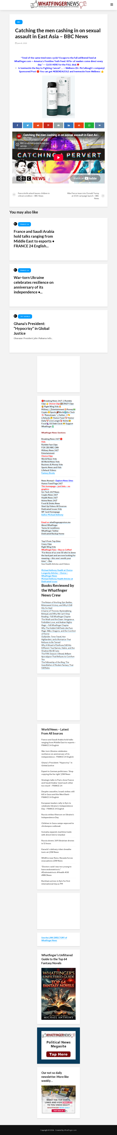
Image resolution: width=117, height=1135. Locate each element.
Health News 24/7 (49, 497)
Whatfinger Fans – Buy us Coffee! (56, 549)
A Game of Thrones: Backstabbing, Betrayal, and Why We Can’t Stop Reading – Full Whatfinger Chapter (56, 614)
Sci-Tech (71, 412)
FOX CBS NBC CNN (50, 447)
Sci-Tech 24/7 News (50, 492)
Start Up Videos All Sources (54, 506)
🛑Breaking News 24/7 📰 (53, 401)
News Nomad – (57, 480)
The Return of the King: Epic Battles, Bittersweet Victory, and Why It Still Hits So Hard (56, 605)
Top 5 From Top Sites (51, 541)
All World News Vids (50, 461)
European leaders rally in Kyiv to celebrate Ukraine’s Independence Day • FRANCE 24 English (57, 806)
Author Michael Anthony (52, 514)
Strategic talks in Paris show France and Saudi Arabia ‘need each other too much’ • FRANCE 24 (57, 783)
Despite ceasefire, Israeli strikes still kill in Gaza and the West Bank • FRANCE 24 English (57, 794)
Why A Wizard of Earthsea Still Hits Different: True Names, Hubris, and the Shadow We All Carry (58, 648)
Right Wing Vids (48, 547)
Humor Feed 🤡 (60, 418)
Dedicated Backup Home (52, 533)
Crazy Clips (46, 544)
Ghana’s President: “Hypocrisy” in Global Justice (31, 328)
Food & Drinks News (50, 503)
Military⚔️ (46, 409)
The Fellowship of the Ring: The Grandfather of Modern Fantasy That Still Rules (57, 665)
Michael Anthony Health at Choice (56, 570)
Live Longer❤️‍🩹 (55, 420)
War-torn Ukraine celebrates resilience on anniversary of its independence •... (34, 284)
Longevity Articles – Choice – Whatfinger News (54, 574)
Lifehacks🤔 (47, 418)
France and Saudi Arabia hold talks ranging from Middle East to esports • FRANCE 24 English (58, 742)
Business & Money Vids (52, 464)
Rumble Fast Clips (49, 444)
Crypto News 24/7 (49, 495)
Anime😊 (67, 420)
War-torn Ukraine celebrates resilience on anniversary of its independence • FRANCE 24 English (57, 754)
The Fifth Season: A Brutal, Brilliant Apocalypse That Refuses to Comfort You (57, 656)
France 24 (24, 224)
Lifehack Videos (48, 470)
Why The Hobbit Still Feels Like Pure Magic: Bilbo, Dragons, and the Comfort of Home (58, 631)
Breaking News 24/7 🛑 (51, 439)
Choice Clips (47, 456)
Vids (43, 441)
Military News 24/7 (49, 450)
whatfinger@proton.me (55, 522)
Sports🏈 (54, 412)
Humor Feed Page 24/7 (51, 483)
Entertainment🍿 (58, 409)
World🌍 (63, 412)
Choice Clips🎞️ (56, 403)
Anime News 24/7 (49, 500)
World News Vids (49, 459)
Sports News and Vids (51, 467)
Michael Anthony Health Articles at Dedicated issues (57, 580)
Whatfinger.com (70, 1130)
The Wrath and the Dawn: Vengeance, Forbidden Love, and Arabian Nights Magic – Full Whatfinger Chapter (57, 622)
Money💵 (70, 409)
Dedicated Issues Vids (51, 509)
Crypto (44, 412)
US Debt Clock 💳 (57, 423)
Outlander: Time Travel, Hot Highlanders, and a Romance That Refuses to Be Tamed (56, 639)
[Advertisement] (58, 374)
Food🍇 (45, 423)
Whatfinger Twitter (49, 531)
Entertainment (48, 453)
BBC (18, 22)
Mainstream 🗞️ (51, 415)
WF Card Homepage (50, 512)
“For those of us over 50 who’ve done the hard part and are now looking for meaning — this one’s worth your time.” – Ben (58, 556)
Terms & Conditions (50, 528)
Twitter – (62, 415)
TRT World (25, 316)
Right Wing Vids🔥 (52, 406)
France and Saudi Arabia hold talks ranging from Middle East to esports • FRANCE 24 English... (34, 238)
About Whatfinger (49, 525)
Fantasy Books (48, 473)
